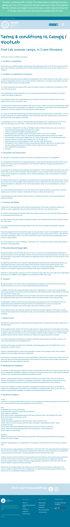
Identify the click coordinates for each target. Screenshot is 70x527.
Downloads (42, 505)
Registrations (42, 503)
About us (25, 503)
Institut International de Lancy (29, 506)
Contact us (25, 509)
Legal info (25, 511)
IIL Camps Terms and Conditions (60, 503)
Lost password (43, 512)
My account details (44, 510)
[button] (63, 24)
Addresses (41, 507)
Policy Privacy (26, 514)
